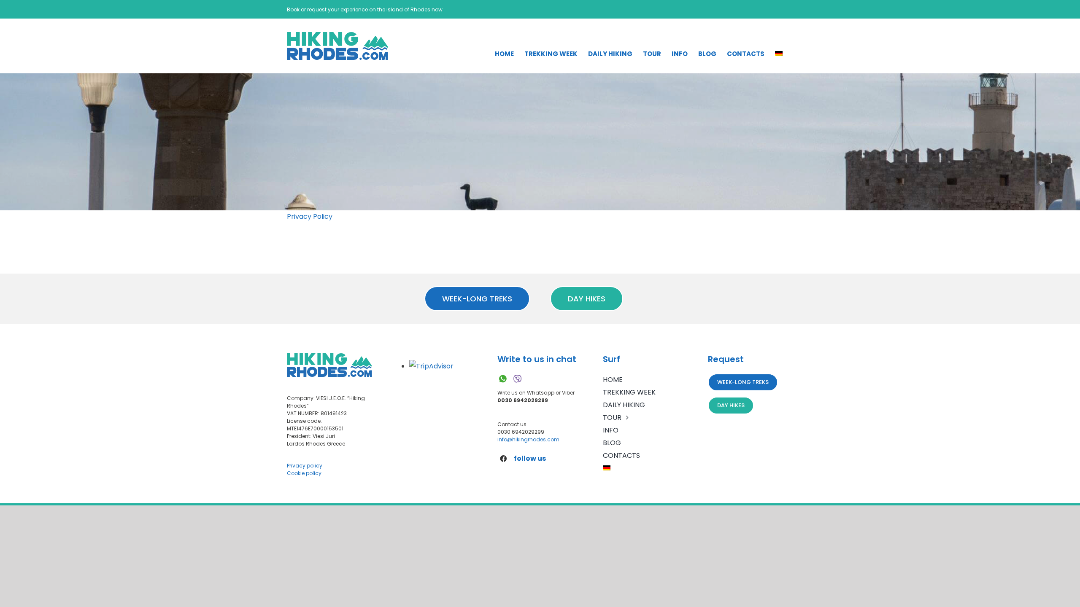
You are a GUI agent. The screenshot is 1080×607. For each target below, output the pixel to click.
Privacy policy (304, 465)
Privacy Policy (309, 216)
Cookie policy (304, 473)
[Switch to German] (779, 53)
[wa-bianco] (502, 376)
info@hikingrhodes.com (528, 439)
